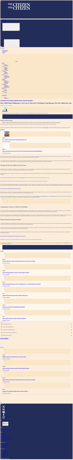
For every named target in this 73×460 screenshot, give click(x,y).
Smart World (6, 86)
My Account (2, 48)
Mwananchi (4, 452)
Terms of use (4, 438)
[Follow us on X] (3, 407)
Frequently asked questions (6, 436)
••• (0, 46)
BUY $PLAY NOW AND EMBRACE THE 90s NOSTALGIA (10, 188)
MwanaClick (5, 1)
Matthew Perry (45, 196)
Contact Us (4, 429)
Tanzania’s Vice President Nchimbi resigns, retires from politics (16, 100)
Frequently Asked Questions (6, 430)
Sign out (3, 52)
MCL (1, 1)
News (3, 63)
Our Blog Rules (4, 440)
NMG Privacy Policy (5, 437)
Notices (5, 89)
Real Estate (6, 82)
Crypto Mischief (52, 196)
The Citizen (4, 451)
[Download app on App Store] (5, 425)
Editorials (5, 75)
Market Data (4, 87)
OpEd (3, 74)
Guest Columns (6, 77)
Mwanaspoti (4, 454)
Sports (3, 66)
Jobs (3, 88)
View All (1, 347)
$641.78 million (45, 127)
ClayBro (41, 196)
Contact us (4, 434)
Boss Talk (4, 22)
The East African (5, 455)
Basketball (6, 68)
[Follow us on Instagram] (3, 418)
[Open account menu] (12, 43)
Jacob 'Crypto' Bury (37, 196)
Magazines (4, 84)
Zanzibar (3, 79)
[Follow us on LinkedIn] (3, 410)
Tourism (5, 80)
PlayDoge (33, 169)
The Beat (5, 85)
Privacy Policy (4, 445)
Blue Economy (6, 81)
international (6, 65)
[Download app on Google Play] (5, 423)
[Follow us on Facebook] (3, 415)
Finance (3, 20)
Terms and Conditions (5, 444)
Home (3, 19)
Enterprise (4, 21)
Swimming (6, 70)
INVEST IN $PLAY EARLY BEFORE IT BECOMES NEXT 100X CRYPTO (13, 236)
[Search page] (7, 18)
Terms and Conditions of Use (7, 439)
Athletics (5, 69)
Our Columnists (6, 76)
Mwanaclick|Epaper (5, 450)
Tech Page (6, 83)
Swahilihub (4, 456)
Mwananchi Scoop (5, 453)
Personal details (4, 50)
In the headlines (4, 338)
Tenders (5, 90)
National (5, 64)
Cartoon (5, 78)
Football (5, 67)
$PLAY (22, 177)
